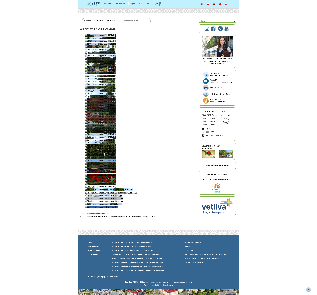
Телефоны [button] (217, 101)
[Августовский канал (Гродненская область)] (226, 154)
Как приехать (121, 4)
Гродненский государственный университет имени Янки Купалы (138, 270)
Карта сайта (190, 250)
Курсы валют (208, 112)
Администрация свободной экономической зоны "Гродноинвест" (138, 258)
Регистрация (152, 4)
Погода (225, 112)
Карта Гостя (216, 87)
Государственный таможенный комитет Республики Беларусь (137, 266)
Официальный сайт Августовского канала (202, 258)
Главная (107, 4)
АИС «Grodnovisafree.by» (195, 262)
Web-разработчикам (193, 242)
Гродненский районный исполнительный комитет (132, 246)
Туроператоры (136, 4)
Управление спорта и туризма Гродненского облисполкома (136, 254)
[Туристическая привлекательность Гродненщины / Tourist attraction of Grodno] (208, 154)
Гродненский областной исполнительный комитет (132, 242)
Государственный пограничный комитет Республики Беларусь (137, 262)
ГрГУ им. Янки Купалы (164, 285)
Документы (221, 81)
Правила (219, 75)
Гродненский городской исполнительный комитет (132, 250)
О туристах (189, 246)
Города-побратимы (220, 94)
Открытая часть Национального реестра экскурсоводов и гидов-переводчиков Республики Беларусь (217, 61)
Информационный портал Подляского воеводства (205, 254)
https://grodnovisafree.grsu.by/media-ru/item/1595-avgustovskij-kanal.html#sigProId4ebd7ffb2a (117, 216)
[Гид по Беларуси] (217, 206)
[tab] (217, 101)
